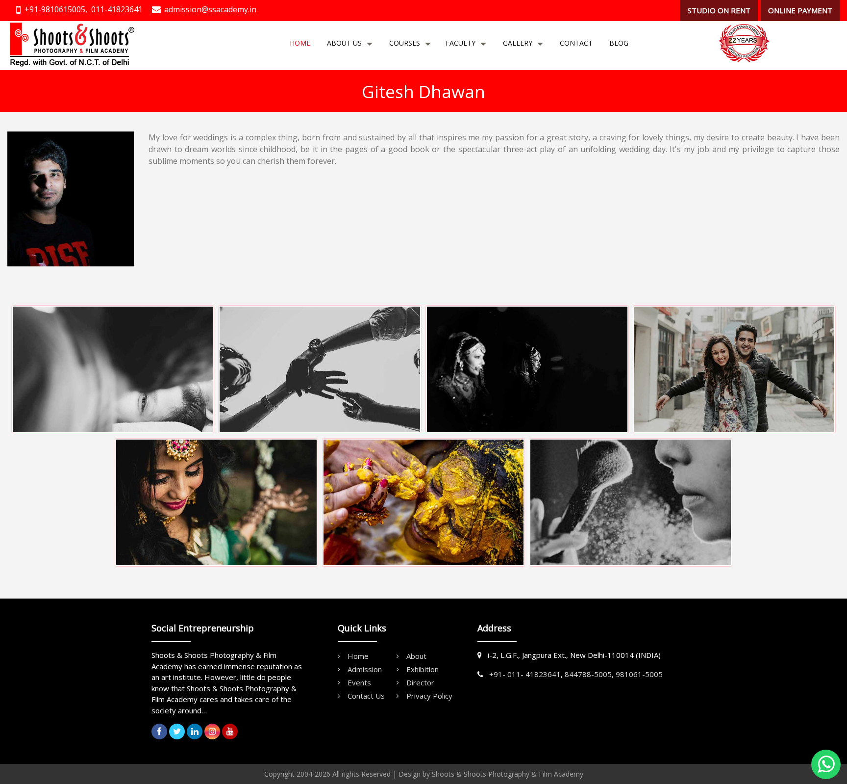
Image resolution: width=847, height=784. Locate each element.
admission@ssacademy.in (210, 9)
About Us (344, 43)
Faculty (460, 43)
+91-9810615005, (56, 9)
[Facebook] (159, 731)
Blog (618, 43)
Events (359, 682)
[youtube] (230, 731)
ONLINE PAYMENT (800, 10)
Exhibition (422, 669)
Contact (576, 43)
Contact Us (366, 696)
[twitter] (177, 731)
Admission (365, 669)
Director (420, 682)
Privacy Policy (429, 696)
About (416, 656)
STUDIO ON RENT (719, 10)
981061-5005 (639, 674)
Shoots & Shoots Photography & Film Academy (507, 774)
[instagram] (212, 731)
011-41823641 (117, 9)
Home (300, 43)
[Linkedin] (194, 731)
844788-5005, (589, 674)
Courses (404, 43)
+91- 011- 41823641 (525, 674)
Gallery (517, 43)
